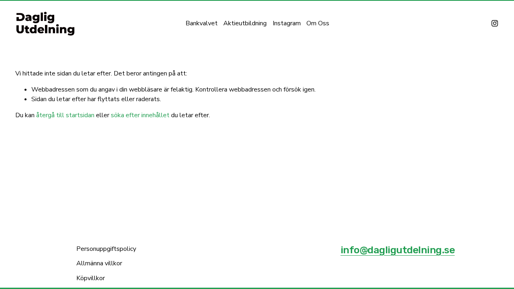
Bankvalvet (202, 23)
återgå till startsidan (65, 115)
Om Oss (317, 23)
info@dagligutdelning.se (398, 250)
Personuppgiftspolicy (106, 248)
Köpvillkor (90, 278)
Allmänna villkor (99, 263)
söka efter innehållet (140, 115)
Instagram (287, 23)
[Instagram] (495, 23)
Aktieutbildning (245, 23)
